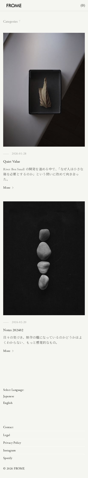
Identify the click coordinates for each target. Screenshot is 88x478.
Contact (8, 427)
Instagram (9, 450)
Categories (10, 21)
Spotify (7, 458)
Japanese (8, 396)
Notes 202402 (13, 330)
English (7, 403)
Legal (6, 435)
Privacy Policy (12, 443)
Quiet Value (11, 161)
